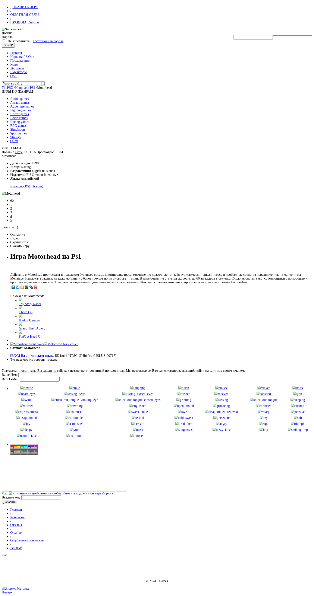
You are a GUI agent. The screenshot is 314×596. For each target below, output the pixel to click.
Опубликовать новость (27, 540)
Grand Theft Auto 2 (32, 328)
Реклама (16, 548)
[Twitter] (18, 287)
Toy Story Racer (30, 304)
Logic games (19, 118)
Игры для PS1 (20, 186)
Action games (19, 99)
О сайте (16, 532)
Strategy (15, 137)
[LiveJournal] (31, 287)
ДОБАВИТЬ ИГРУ (24, 7)
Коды (14, 64)
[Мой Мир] (27, 287)
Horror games (19, 114)
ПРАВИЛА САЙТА (24, 22)
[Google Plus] (36, 287)
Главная (16, 53)
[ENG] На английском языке (32, 355)
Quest (14, 141)
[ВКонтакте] (13, 287)
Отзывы (16, 525)
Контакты (17, 517)
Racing (38, 186)
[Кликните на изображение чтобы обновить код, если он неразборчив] (61, 493)
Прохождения (20, 60)
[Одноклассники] (22, 287)
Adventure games (22, 106)
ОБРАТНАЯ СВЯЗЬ (25, 14)
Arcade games (19, 102)
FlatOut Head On (30, 336)
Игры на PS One (22, 56)
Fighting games (20, 110)
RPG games (18, 125)
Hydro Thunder (29, 320)
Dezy (18, 152)
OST (13, 76)
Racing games (19, 122)
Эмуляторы (18, 72)
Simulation (17, 129)
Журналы (17, 68)
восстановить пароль (48, 41)
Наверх (7, 592)
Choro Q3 (25, 312)
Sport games (18, 133)
